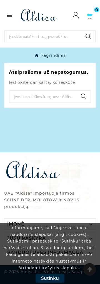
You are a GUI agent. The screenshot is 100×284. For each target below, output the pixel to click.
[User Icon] (79, 15)
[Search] (88, 36)
